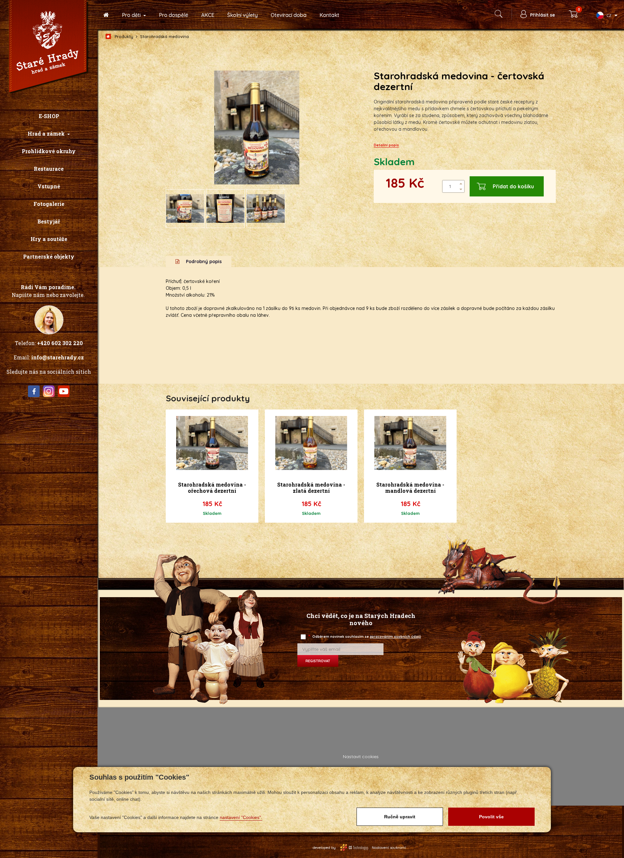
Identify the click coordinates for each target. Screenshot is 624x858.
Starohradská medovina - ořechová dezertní (212, 487)
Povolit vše (491, 816)
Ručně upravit (399, 816)
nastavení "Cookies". (241, 817)
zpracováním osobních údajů (395, 636)
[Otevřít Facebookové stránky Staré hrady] (34, 391)
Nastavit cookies (361, 756)
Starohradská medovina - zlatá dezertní (311, 487)
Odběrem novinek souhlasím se (365, 636)
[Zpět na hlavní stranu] (48, 47)
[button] (49, 134)
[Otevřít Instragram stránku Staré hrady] (49, 391)
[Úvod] (106, 15)
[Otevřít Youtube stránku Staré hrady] (64, 391)
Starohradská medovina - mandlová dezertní (410, 487)
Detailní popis (386, 145)
